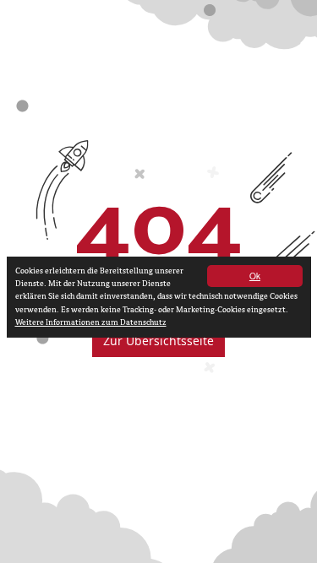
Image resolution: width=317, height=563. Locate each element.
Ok (254, 275)
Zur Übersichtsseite (158, 341)
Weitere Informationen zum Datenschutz (91, 322)
